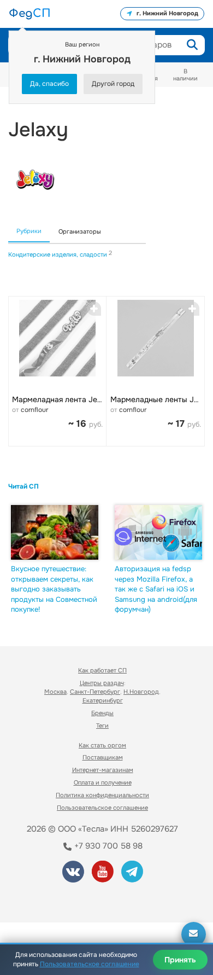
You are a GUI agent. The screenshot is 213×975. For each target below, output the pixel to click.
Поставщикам (102, 757)
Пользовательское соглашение (102, 807)
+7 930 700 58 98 (107, 845)
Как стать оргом (102, 745)
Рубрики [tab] (29, 231)
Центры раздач (102, 683)
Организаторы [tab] (79, 231)
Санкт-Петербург (95, 691)
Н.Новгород (141, 691)
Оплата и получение (103, 782)
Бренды (102, 713)
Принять (180, 960)
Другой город (113, 83)
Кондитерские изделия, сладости (58, 254)
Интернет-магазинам (102, 770)
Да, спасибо (49, 83)
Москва (55, 691)
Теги (102, 725)
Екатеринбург (102, 700)
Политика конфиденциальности (102, 795)
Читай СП (23, 486)
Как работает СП (102, 670)
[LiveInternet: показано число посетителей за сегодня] (49, 899)
